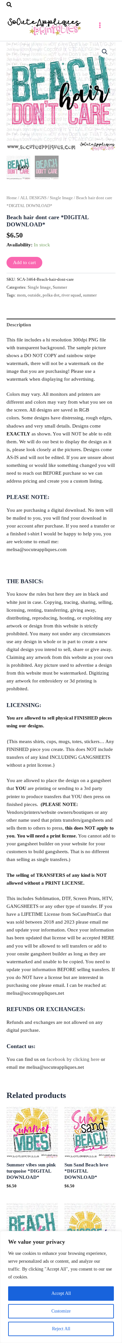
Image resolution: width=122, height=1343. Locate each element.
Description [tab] (19, 324)
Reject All (61, 1328)
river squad (71, 295)
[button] (9, 5)
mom (21, 295)
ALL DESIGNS (33, 197)
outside (34, 295)
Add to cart (24, 262)
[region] (61, 1287)
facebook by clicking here (73, 1059)
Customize (61, 1311)
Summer (60, 287)
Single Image (61, 197)
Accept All (61, 1293)
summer (90, 295)
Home (12, 197)
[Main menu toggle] (99, 25)
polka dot (51, 295)
